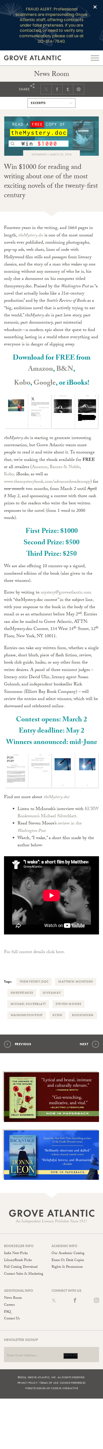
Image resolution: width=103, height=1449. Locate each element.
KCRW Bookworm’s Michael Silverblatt (58, 813)
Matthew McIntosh (75, 981)
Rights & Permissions (67, 1267)
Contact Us (12, 1319)
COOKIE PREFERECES (73, 1382)
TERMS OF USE (49, 1382)
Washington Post (26, 1015)
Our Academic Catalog (68, 1254)
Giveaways (39, 154)
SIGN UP (70, 1356)
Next (84, 1044)
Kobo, (9, 475)
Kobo (22, 384)
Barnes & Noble (65, 467)
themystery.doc (34, 981)
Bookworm (83, 1015)
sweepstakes (21, 993)
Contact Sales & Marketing (23, 1274)
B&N (64, 370)
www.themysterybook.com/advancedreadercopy (47, 482)
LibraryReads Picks (18, 1260)
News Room (13, 1298)
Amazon (40, 370)
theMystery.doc (56, 797)
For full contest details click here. (35, 952)
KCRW (57, 1015)
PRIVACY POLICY (28, 1382)
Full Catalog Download (21, 1267)
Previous (23, 1044)
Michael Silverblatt (28, 1004)
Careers (9, 1305)
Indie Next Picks (16, 1254)
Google (45, 384)
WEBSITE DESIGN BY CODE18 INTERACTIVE (51, 1388)
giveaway (52, 993)
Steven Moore (68, 1004)
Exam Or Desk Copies (68, 1260)
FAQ (7, 1312)
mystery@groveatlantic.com (66, 593)
